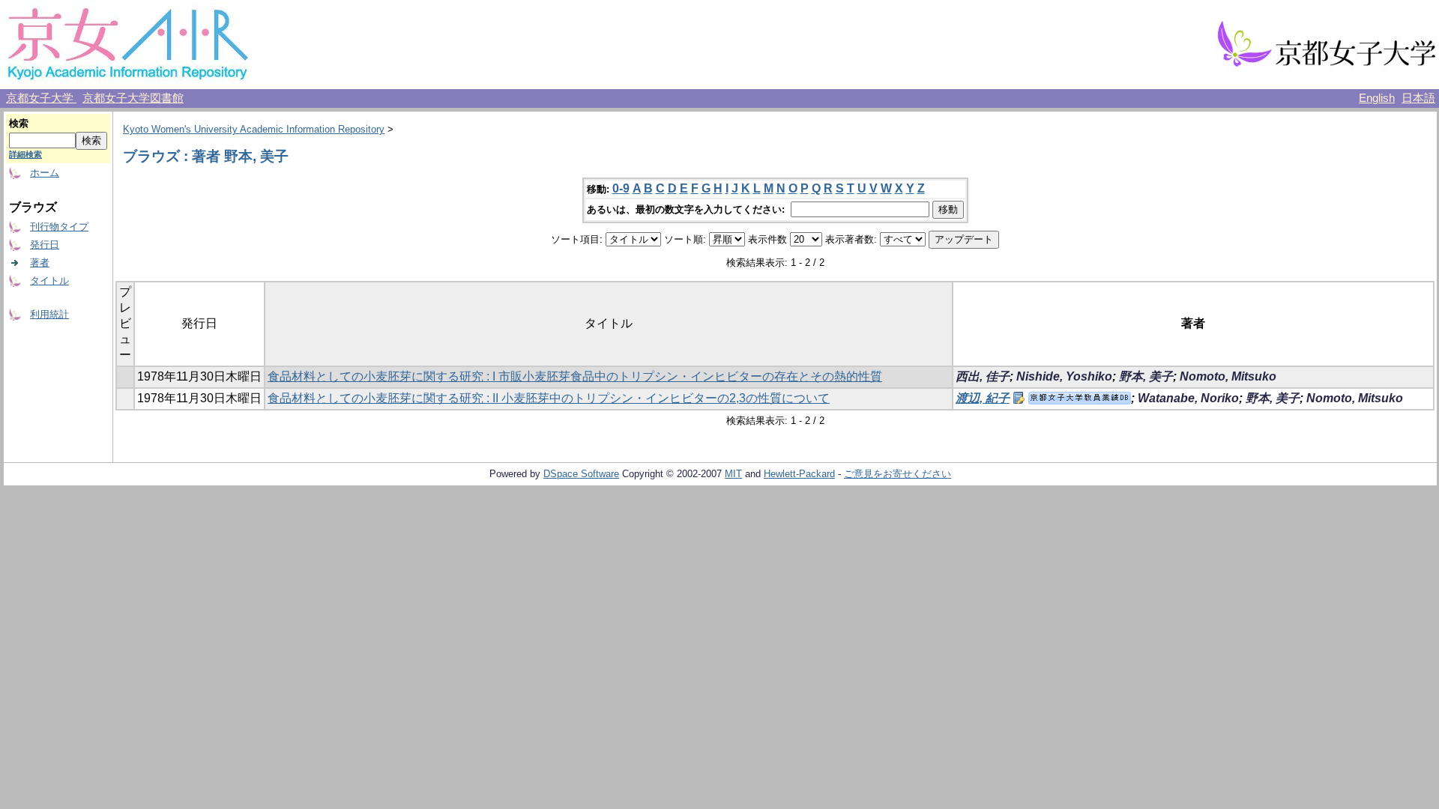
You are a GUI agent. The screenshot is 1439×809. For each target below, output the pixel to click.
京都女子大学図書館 (133, 98)
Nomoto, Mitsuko (1228, 376)
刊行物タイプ (59, 226)
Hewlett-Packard (799, 473)
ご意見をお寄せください (897, 473)
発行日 (44, 244)
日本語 (1418, 98)
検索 (18, 123)
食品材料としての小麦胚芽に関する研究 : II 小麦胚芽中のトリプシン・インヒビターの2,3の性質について (549, 398)
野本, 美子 (1146, 376)
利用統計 (49, 314)
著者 (39, 262)
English (1377, 98)
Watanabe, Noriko (1188, 398)
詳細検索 (25, 154)
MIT (733, 473)
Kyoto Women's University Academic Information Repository (253, 129)
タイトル (49, 280)
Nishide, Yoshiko (1064, 376)
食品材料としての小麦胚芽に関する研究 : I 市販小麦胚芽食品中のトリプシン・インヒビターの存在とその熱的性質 (575, 376)
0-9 (621, 188)
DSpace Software (581, 473)
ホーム (44, 172)
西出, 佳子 (983, 376)
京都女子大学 (41, 98)
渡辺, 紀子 (983, 398)
